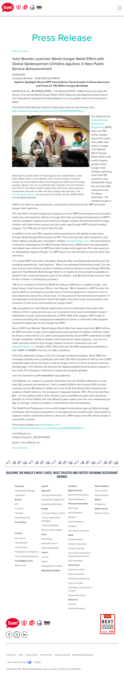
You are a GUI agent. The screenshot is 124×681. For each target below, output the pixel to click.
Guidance (72, 517)
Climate (45, 556)
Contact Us (11, 654)
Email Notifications (76, 608)
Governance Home (76, 569)
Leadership (20, 495)
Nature (44, 561)
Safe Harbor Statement (78, 530)
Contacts (72, 603)
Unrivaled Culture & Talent (53, 513)
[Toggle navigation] (119, 8)
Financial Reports (76, 521)
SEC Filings (73, 508)
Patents (37, 662)
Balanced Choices (49, 543)
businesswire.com (49, 424)
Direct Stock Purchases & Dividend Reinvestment (79, 554)
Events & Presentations (78, 494)
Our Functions (21, 547)
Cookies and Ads (62, 654)
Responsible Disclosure (82, 654)
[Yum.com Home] (22, 8)
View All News (101, 490)
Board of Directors (76, 574)
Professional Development (27, 551)
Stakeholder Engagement (52, 499)
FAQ (21, 654)
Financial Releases (76, 499)
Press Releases (101, 495)
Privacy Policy (31, 654)
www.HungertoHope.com (24, 194)
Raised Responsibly (50, 547)
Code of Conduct (75, 583)
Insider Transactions (77, 595)
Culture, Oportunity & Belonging (50, 519)
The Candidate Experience (26, 556)
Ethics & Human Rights (51, 529)
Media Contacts (102, 513)
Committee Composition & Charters (80, 589)
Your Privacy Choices (16, 662)
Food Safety (46, 538)
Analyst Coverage (76, 548)
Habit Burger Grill (22, 517)
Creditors (72, 526)
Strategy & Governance (51, 495)
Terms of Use (46, 654)
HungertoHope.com (78, 241)
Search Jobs (20, 565)
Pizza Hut (19, 508)
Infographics (100, 504)
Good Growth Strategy (25, 490)
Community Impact (50, 525)
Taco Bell (19, 513)
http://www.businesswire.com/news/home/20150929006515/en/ (48, 111)
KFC (17, 504)
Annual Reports (75, 512)
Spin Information (75, 560)
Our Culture (20, 538)
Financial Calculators (77, 543)
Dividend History (75, 539)
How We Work (21, 542)
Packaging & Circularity (51, 566)
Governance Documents (79, 578)
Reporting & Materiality (51, 504)
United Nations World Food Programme (99, 123)
